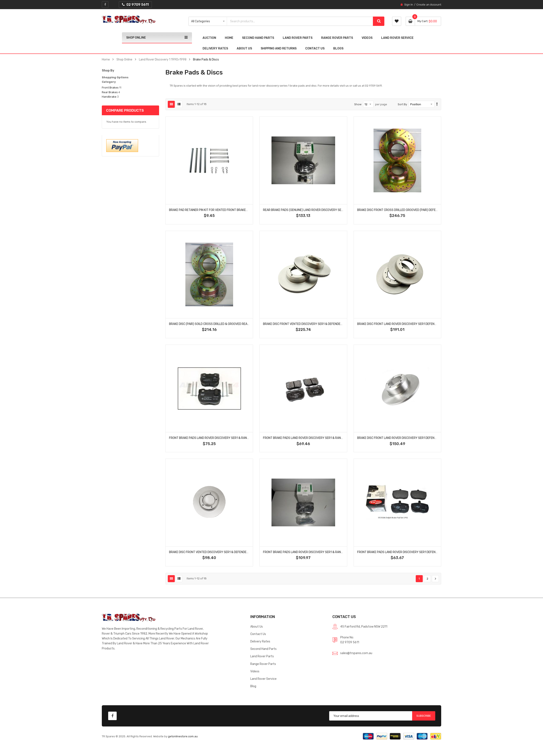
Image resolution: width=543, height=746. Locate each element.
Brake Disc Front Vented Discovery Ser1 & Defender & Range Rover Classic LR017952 (233, 552)
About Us (256, 626)
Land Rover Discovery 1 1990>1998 (162, 59)
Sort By (402, 104)
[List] (178, 104)
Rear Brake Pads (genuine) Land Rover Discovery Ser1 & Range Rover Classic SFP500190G (331, 210)
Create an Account (428, 4)
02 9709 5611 (349, 642)
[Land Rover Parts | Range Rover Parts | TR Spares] (128, 19)
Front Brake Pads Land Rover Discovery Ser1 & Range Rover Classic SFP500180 (229, 438)
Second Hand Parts (263, 648)
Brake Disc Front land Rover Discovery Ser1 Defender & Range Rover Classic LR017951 (423, 438)
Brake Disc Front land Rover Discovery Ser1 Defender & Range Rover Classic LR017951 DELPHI (428, 324)
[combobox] (300, 21)
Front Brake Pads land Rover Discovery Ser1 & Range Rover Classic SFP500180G (324, 552)
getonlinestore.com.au (183, 736)
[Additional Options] (122, 145)
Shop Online (124, 59)
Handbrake (109, 96)
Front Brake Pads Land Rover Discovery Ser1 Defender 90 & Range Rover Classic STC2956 (426, 552)
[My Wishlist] (396, 21)
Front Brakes (110, 87)
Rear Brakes (110, 92)
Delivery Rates (260, 641)
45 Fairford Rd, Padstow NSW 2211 (363, 626)
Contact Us (258, 634)
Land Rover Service (263, 678)
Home (106, 59)
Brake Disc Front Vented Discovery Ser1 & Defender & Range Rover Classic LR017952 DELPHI (332, 324)
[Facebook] (105, 4)
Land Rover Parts (262, 656)
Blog (253, 686)
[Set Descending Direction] (437, 104)
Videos (254, 671)
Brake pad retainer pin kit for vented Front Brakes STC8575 (215, 210)
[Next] (435, 578)
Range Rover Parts (263, 664)
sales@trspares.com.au (356, 653)
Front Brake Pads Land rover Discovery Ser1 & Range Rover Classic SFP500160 (323, 438)
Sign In (408, 4)
